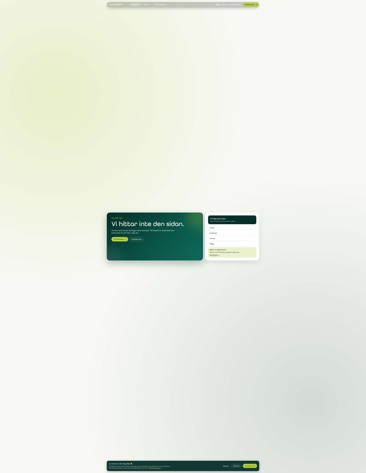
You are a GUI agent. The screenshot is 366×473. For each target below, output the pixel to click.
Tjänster (135, 5)
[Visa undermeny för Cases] (149, 4)
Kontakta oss (249, 5)
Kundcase (213, 233)
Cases (146, 5)
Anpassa (226, 466)
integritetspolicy (155, 468)
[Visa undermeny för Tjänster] (139, 4)
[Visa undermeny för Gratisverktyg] (166, 4)
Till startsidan (120, 239)
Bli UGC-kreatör (235, 5)
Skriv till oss (215, 255)
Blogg (218, 5)
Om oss (224, 5)
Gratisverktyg (159, 5)
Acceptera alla (250, 466)
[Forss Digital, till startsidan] (116, 5)
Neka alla (237, 466)
